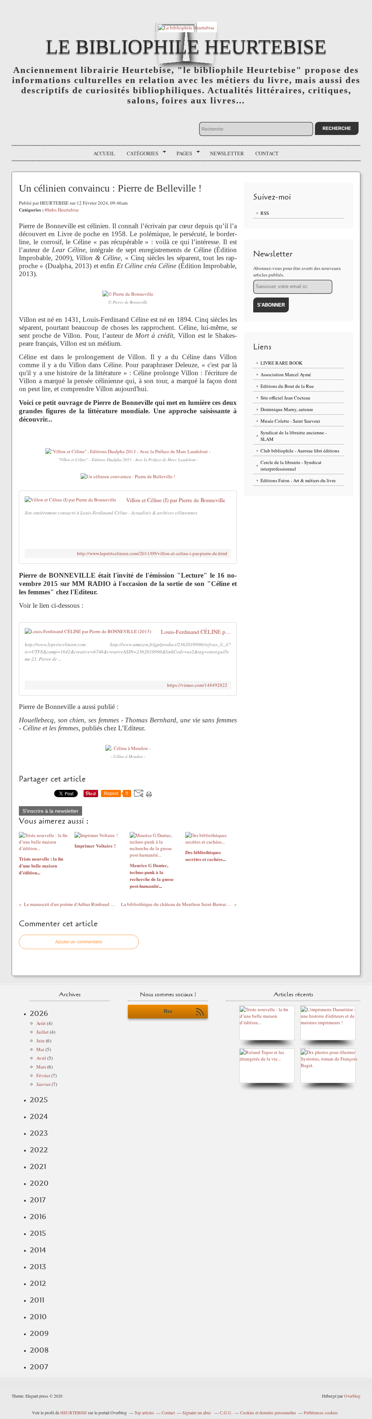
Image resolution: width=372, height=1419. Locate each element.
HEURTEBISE (73, 1412)
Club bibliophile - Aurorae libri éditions (299, 450)
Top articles (144, 1412)
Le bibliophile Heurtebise (186, 47)
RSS (264, 213)
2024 (39, 1116)
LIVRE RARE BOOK (281, 363)
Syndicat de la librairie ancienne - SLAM (293, 435)
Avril (41, 1058)
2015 (38, 1233)
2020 (39, 1183)
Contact (267, 153)
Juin (40, 1040)
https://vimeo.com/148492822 (197, 685)
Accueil (104, 153)
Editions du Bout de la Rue (287, 386)
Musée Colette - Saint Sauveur (290, 421)
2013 (38, 1266)
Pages (181, 153)
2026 (39, 1013)
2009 (39, 1333)
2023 (39, 1133)
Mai (40, 1049)
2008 (39, 1350)
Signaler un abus (197, 1412)
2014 (38, 1250)
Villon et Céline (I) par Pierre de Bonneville (175, 500)
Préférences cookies (321, 1412)
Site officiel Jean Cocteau (285, 397)
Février (43, 1075)
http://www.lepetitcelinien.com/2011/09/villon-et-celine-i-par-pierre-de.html (152, 553)
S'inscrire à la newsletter (50, 811)
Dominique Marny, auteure (286, 409)
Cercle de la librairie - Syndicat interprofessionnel (291, 465)
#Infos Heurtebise (62, 209)
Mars (41, 1066)
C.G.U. (226, 1412)
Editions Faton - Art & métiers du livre (298, 480)
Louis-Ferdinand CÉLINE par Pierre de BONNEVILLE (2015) (196, 631)
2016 (38, 1216)
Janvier (43, 1084)
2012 (38, 1283)
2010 (38, 1316)
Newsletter (227, 153)
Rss (168, 1011)
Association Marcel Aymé (285, 374)
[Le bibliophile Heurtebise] (186, 27)
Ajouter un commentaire (78, 941)
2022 (39, 1149)
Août (41, 1023)
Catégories (140, 153)
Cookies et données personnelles (268, 1412)
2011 (37, 1300)
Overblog (352, 1396)
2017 (37, 1200)
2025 (39, 1099)
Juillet (42, 1032)
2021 (38, 1166)
